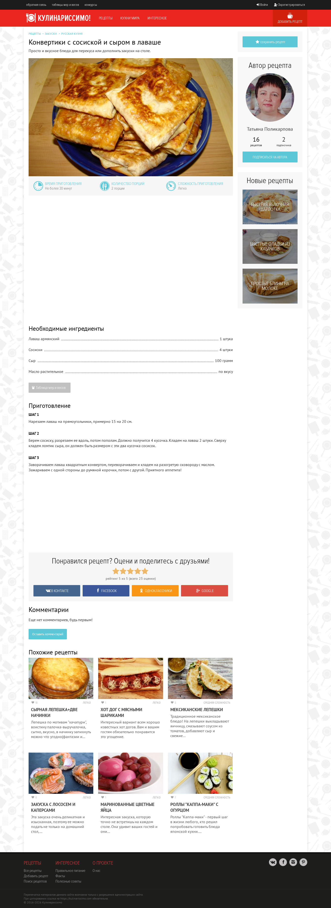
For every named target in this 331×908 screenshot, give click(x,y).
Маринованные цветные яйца (127, 807)
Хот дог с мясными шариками (121, 712)
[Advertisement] (131, 257)
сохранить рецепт (272, 42)
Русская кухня (72, 33)
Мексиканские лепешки (196, 709)
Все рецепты (32, 870)
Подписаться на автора (270, 157)
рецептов (256, 141)
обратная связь (36, 5)
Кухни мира (130, 18)
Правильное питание (70, 870)
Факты (60, 876)
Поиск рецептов (35, 881)
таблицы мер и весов (65, 5)
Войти (264, 5)
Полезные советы (68, 881)
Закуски (51, 33)
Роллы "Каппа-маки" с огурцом (194, 807)
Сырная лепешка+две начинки (54, 712)
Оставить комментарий (47, 634)
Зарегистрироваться (291, 5)
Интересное (157, 18)
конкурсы (91, 5)
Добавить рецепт (290, 22)
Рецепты (105, 18)
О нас (96, 870)
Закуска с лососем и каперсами (53, 807)
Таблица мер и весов (51, 387)
